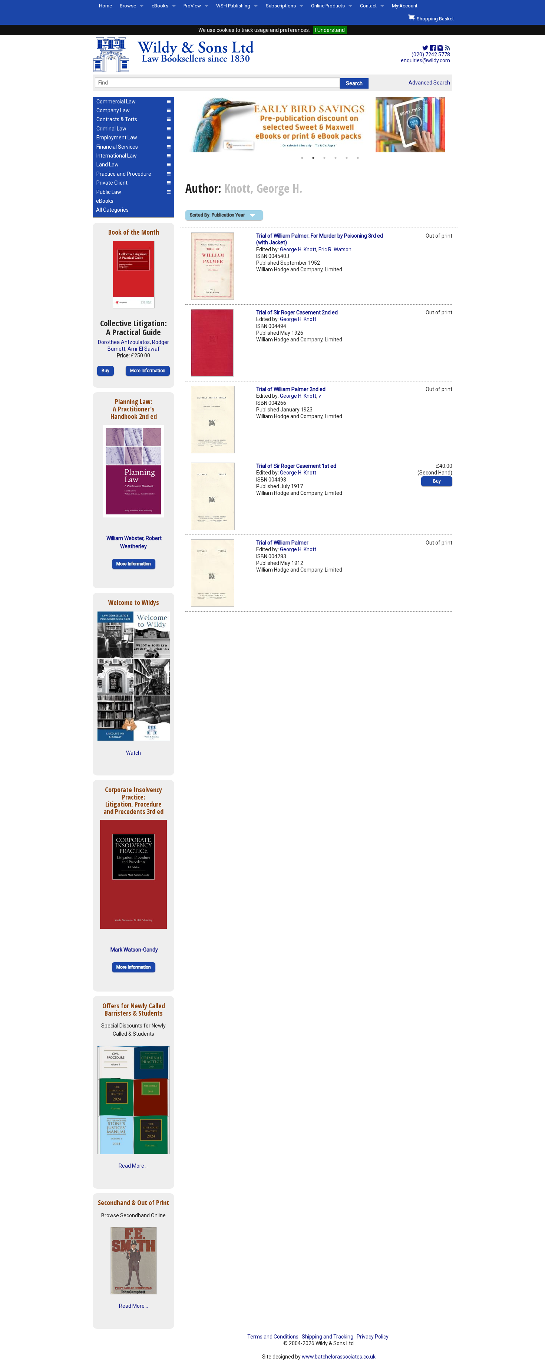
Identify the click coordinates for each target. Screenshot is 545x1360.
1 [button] (302, 158)
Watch (133, 753)
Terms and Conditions (272, 1337)
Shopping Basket (434, 18)
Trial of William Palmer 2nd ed (291, 389)
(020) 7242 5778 (431, 54)
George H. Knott (298, 249)
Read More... (133, 1306)
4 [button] (335, 158)
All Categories (112, 210)
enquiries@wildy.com (425, 60)
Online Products (328, 6)
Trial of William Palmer (282, 543)
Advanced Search (429, 83)
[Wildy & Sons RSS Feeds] (447, 48)
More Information (147, 370)
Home (105, 6)
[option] (318, 124)
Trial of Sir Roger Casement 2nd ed (297, 312)
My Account (404, 6)
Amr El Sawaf (144, 349)
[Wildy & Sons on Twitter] (425, 48)
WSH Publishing (233, 6)
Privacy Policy (373, 1337)
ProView (192, 6)
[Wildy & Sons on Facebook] (433, 48)
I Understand (330, 30)
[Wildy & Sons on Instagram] (440, 48)
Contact (368, 6)
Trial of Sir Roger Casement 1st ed (296, 466)
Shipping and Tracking (327, 1337)
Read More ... (134, 1166)
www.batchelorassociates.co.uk (339, 1357)
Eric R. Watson (334, 249)
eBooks (160, 6)
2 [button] (313, 158)
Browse (128, 6)
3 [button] (324, 158)
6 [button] (357, 158)
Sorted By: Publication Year (217, 215)
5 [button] (346, 158)
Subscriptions (281, 6)
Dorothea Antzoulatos (124, 342)
